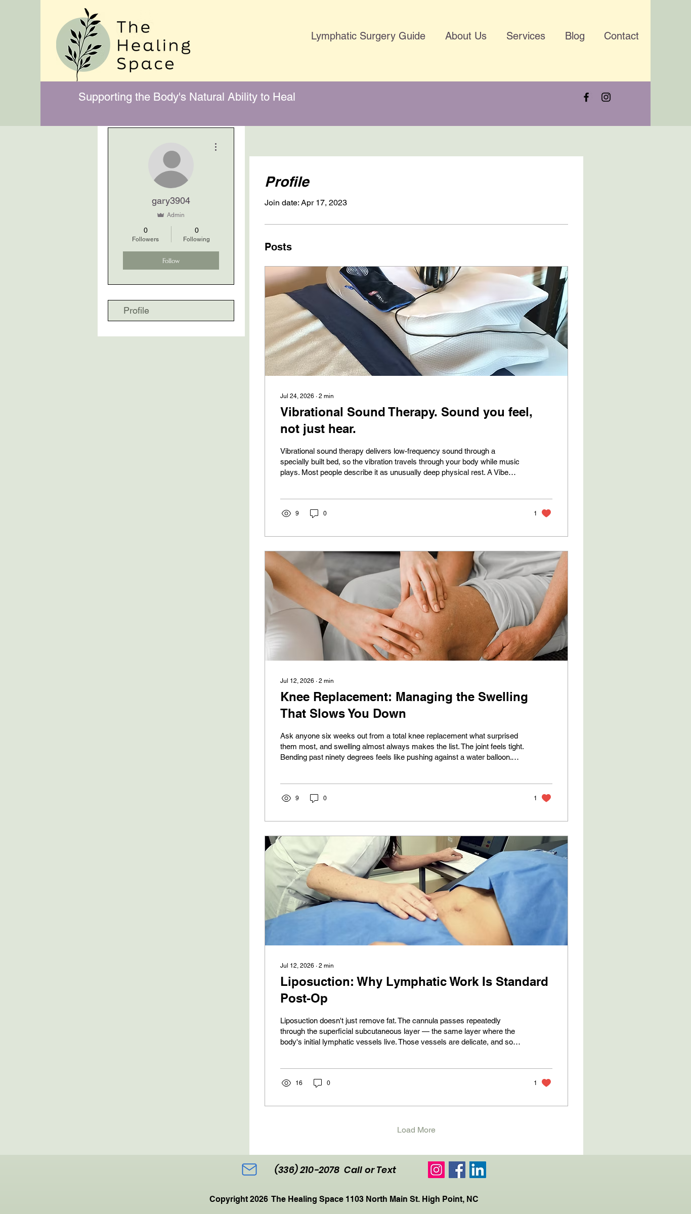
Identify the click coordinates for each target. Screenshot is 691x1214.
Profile (136, 310)
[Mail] (249, 1169)
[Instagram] (606, 97)
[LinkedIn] (477, 1169)
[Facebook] (586, 97)
